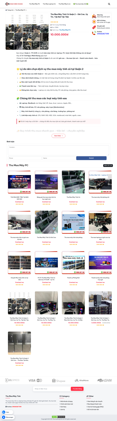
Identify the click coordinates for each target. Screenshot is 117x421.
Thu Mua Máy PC (65, 30)
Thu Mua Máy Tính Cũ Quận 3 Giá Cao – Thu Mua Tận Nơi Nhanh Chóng (19, 360)
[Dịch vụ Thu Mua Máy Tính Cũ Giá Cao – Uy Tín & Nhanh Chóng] (73, 181)
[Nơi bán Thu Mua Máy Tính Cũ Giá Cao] (46, 222)
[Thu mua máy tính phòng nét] (100, 181)
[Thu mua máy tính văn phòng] (73, 222)
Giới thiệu (63, 407)
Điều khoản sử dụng (66, 401)
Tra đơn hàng (77, 389)
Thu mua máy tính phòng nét (100, 197)
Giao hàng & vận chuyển (94, 401)
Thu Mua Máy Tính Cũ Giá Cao (46, 237)
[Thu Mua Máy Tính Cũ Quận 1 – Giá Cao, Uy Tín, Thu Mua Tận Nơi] (100, 302)
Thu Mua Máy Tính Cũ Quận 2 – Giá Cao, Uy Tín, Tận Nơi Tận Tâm (19, 320)
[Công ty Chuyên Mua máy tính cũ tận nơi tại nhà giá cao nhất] (19, 262)
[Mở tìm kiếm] (109, 4)
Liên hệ (63, 409)
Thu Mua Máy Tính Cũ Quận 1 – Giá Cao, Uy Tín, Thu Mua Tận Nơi (100, 320)
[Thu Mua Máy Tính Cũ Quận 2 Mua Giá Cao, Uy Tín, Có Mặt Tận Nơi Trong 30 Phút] (73, 302)
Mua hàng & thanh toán (94, 404)
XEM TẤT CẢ (108, 165)
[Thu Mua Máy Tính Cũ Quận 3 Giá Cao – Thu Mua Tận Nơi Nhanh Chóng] (19, 343)
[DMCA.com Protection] (58, 417)
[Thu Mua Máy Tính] (14, 4)
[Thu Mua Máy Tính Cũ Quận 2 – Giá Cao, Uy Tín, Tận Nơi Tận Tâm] (19, 302)
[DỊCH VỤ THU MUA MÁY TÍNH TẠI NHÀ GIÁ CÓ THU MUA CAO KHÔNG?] (19, 181)
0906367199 (103, 34)
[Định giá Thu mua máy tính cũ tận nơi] (19, 222)
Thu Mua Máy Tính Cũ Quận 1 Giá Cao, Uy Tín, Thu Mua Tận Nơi (46, 320)
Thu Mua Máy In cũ (64, 4)
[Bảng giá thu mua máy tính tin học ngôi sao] (46, 181)
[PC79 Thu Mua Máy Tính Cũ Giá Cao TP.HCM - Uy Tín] (46, 262)
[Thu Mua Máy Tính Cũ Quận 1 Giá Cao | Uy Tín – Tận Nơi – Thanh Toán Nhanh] (46, 302)
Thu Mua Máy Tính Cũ (73, 197)
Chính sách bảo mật (67, 404)
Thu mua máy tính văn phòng (73, 237)
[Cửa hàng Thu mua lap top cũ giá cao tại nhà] (100, 222)
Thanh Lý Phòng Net (73, 278)
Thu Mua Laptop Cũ (49, 4)
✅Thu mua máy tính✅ (80, 4)
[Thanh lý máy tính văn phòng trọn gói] (100, 262)
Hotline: (14, 407)
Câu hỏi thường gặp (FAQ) (95, 407)
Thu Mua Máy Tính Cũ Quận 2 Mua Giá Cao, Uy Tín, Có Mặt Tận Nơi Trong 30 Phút (73, 320)
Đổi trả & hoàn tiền (93, 409)
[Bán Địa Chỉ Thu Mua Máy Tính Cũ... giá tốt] (73, 262)
